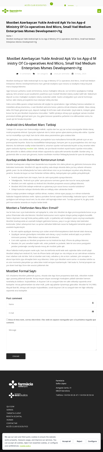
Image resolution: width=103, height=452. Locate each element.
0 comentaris (25, 73)
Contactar (12, 423)
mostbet (30, 148)
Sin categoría (42, 73)
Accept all (66, 441)
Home (8, 36)
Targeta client (14, 413)
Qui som (10, 406)
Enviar (16, 356)
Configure (92, 441)
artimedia (65, 73)
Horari (10, 420)
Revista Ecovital (14, 416)
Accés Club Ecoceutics (35, 5)
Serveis (10, 410)
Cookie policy (25, 446)
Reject (79, 441)
